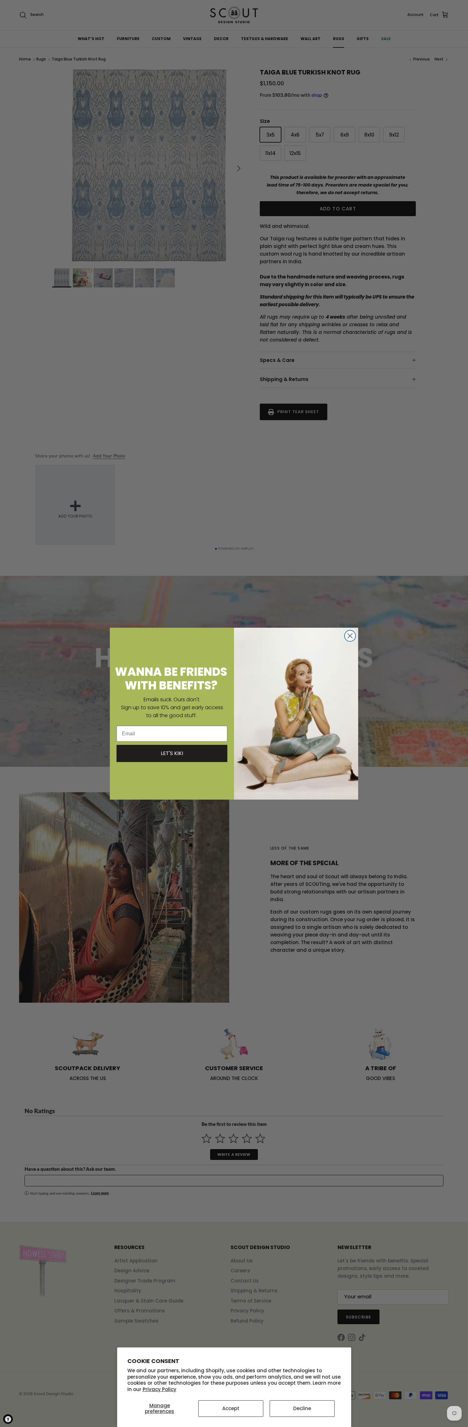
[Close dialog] (350, 635)
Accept (230, 1408)
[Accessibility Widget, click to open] (8, 1419)
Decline (302, 1408)
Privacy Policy (159, 1389)
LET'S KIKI (172, 753)
